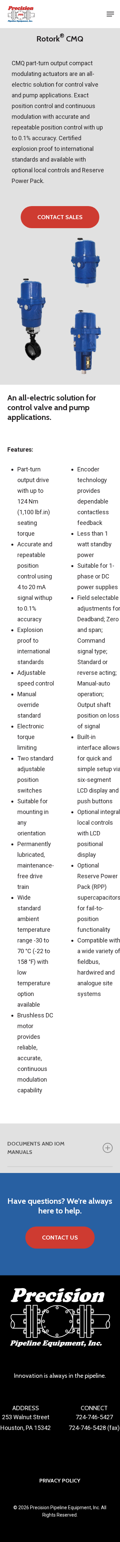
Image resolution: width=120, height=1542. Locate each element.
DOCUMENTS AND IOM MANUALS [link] (35, 1147)
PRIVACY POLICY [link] (59, 1480)
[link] (21, 14)
